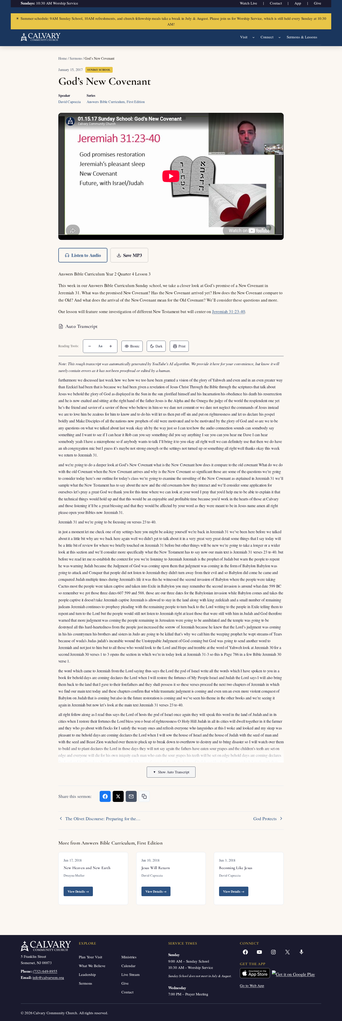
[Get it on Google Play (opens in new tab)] (293, 974)
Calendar (128, 965)
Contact (276, 3)
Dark (158, 346)
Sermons (76, 58)
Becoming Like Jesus (235, 867)
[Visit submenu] (253, 37)
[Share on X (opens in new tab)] (118, 796)
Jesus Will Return (155, 867)
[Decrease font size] (89, 346)
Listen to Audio (86, 255)
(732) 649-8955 (45, 971)
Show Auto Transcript (171, 772)
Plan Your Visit (90, 956)
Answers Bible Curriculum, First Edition (116, 101)
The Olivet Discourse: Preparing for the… (102, 818)
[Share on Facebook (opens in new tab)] (105, 796)
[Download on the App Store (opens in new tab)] (255, 974)
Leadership (87, 974)
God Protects (265, 818)
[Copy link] (144, 796)
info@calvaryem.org (48, 977)
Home (62, 58)
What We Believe (92, 965)
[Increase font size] (110, 346)
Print (182, 346)
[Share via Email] (131, 796)
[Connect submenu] (279, 37)
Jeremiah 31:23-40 (228, 311)
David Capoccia (69, 101)
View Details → (78, 891)
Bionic (134, 346)
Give (317, 3)
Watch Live (248, 3)
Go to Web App (252, 985)
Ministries (128, 956)
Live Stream (130, 974)
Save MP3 (132, 255)
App (297, 3)
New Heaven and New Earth (87, 867)
